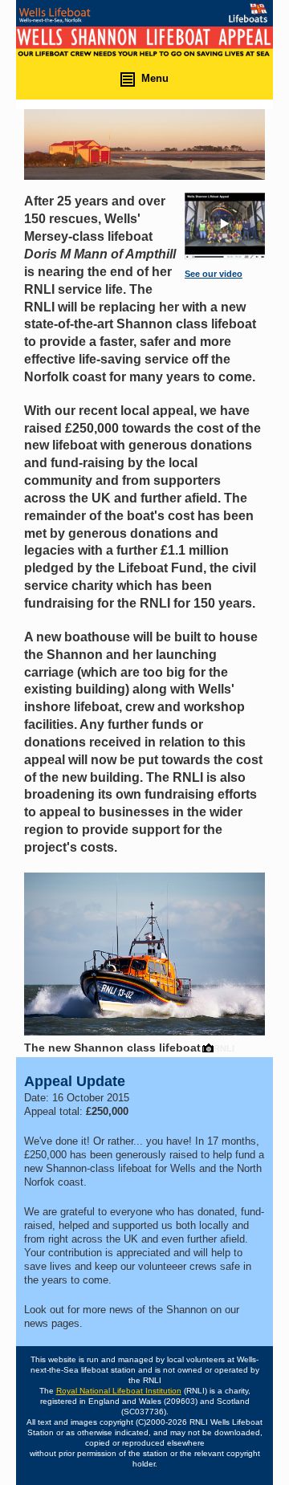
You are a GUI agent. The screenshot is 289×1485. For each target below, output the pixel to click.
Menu (155, 78)
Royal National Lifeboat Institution (118, 1390)
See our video (213, 274)
